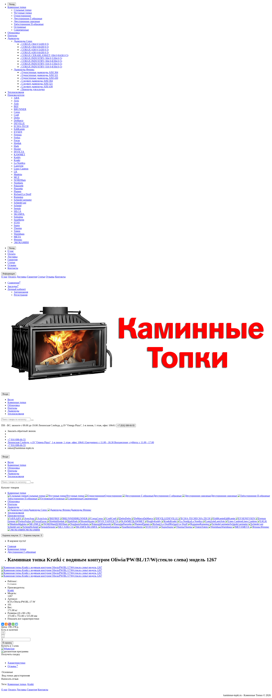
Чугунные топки (23, 12)
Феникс (18, 239)
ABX (16, 98)
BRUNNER (20, 109)
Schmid (17, 205)
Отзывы (12, 265)
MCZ (16, 177)
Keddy (17, 157)
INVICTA (19, 151)
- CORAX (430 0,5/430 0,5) (34, 49)
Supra (17, 225)
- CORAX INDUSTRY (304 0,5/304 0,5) (41, 58)
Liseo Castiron (21, 168)
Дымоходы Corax (23, 41)
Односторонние (22, 15)
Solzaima (18, 217)
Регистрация (20, 294)
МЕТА (17, 236)
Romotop (18, 197)
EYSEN (18, 132)
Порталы (12, 35)
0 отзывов (12, 584)
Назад (12, 4)
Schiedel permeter (23, 200)
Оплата (11, 254)
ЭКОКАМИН (21, 242)
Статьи (11, 262)
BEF (16, 106)
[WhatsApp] (13, 624)
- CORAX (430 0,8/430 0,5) (34, 52)
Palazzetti (18, 185)
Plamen (17, 191)
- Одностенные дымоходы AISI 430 (39, 78)
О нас (11, 251)
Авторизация (21, 292)
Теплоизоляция (16, 92)
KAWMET (19, 154)
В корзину (7, 643)
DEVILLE (19, 123)
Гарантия (12, 259)
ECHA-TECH (21, 126)
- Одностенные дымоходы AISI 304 (39, 72)
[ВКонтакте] (2, 624)
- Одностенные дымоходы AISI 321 (39, 75)
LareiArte (18, 166)
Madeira (18, 174)
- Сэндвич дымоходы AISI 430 (36, 86)
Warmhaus (19, 234)
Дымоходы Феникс (24, 69)
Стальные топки (22, 10)
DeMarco (18, 120)
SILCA (17, 211)
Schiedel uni (20, 202)
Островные (20, 27)
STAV (17, 222)
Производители (16, 95)
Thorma (18, 228)
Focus (17, 140)
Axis (16, 103)
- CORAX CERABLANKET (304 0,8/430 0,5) (44, 55)
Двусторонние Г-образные (28, 18)
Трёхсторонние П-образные (29, 24)
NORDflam (20, 180)
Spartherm (19, 219)
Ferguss (18, 134)
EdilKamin (19, 129)
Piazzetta (18, 188)
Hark (16, 146)
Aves (16, 100)
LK (15, 171)
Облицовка (14, 32)
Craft (16, 115)
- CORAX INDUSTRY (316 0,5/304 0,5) (41, 64)
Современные (21, 29)
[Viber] (9, 624)
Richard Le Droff (22, 194)
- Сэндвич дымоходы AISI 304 (36, 81)
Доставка (12, 256)
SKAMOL (19, 214)
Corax (17, 112)
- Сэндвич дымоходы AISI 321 (36, 83)
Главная (12, 546)
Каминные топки (17, 7)
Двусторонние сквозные (27, 21)
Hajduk (17, 143)
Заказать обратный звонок (22, 431)
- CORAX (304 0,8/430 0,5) (34, 47)
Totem (17, 231)
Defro (17, 117)
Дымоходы (13, 38)
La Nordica (19, 163)
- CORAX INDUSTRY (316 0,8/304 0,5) (41, 66)
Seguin (17, 208)
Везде (11, 399)
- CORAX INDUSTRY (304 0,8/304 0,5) (41, 61)
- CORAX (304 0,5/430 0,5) (34, 44)
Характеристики (16, 662)
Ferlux (17, 137)
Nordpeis (18, 183)
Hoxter (17, 149)
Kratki (17, 160)
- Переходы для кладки (32, 89)
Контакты (13, 268)
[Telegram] (16, 624)
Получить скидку (10, 654)
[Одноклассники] (6, 624)
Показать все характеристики (23, 618)
